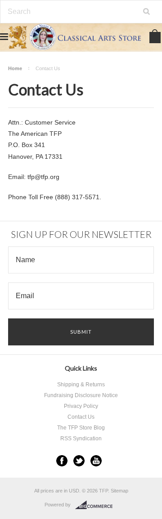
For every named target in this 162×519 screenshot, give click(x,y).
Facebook (62, 460)
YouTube (96, 460)
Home (15, 68)
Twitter (79, 460)
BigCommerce (96, 505)
